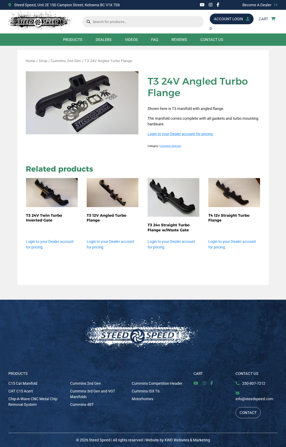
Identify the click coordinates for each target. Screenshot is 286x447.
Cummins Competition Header (157, 383)
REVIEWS (179, 39)
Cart (198, 373)
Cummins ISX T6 (146, 391)
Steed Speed (99, 440)
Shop (43, 61)
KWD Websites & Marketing (187, 440)
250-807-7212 (253, 383)
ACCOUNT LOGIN (229, 19)
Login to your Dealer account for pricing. (181, 134)
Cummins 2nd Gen (66, 61)
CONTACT (248, 412)
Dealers (104, 39)
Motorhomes (142, 399)
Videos (131, 39)
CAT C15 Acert (20, 391)
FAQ (154, 39)
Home (30, 61)
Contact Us (211, 39)
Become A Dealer (257, 5)
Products (72, 39)
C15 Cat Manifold (22, 383)
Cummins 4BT (82, 404)
